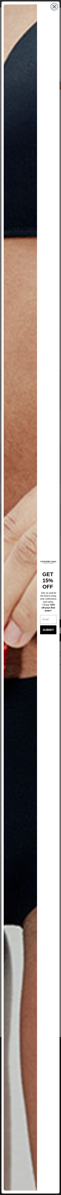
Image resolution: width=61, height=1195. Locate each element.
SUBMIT (48, 629)
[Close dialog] (54, 6)
